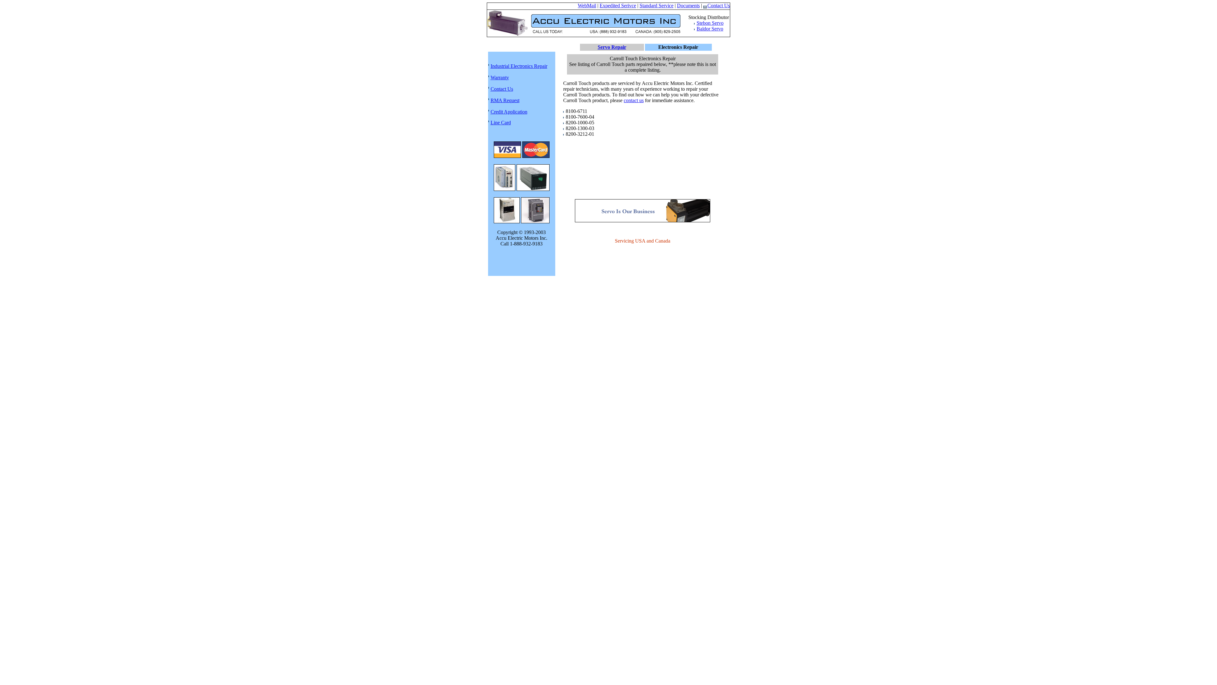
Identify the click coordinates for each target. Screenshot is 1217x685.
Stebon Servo (710, 23)
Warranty (500, 77)
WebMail (587, 5)
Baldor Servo (710, 28)
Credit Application (509, 111)
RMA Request (505, 100)
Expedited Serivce (618, 5)
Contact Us (718, 5)
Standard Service (656, 5)
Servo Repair (612, 47)
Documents (688, 5)
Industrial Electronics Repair (519, 66)
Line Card (501, 122)
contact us (634, 100)
